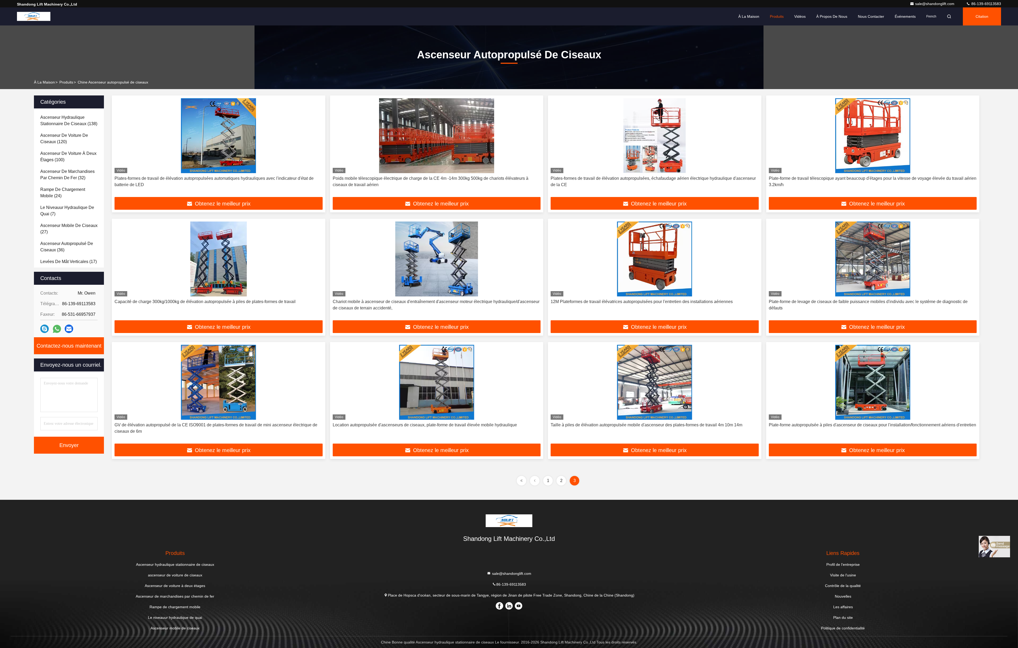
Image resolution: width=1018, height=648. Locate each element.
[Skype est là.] (44, 328)
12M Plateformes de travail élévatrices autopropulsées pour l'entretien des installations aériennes (642, 301)
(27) (69, 228)
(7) (67, 210)
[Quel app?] (56, 328)
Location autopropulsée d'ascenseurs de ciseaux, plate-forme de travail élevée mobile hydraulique (425, 425)
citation (982, 16)
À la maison (748, 16)
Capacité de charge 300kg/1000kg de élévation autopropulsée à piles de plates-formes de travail (205, 301)
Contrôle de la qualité (843, 586)
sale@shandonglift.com (935, 4)
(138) (68, 120)
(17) (68, 261)
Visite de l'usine (843, 575)
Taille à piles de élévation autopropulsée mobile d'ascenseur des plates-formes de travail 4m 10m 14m (646, 425)
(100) (68, 156)
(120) (64, 138)
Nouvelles (843, 596)
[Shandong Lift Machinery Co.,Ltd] (33, 16)
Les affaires (843, 607)
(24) (62, 192)
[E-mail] (68, 328)
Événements (905, 16)
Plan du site (843, 617)
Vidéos (800, 16)
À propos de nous (831, 16)
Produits (777, 16)
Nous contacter (871, 16)
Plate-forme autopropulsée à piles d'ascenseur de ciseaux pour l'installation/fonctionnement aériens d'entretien (872, 425)
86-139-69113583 (985, 4)
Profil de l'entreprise (843, 564)
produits (66, 82)
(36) (66, 246)
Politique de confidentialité (843, 628)
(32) (67, 174)
